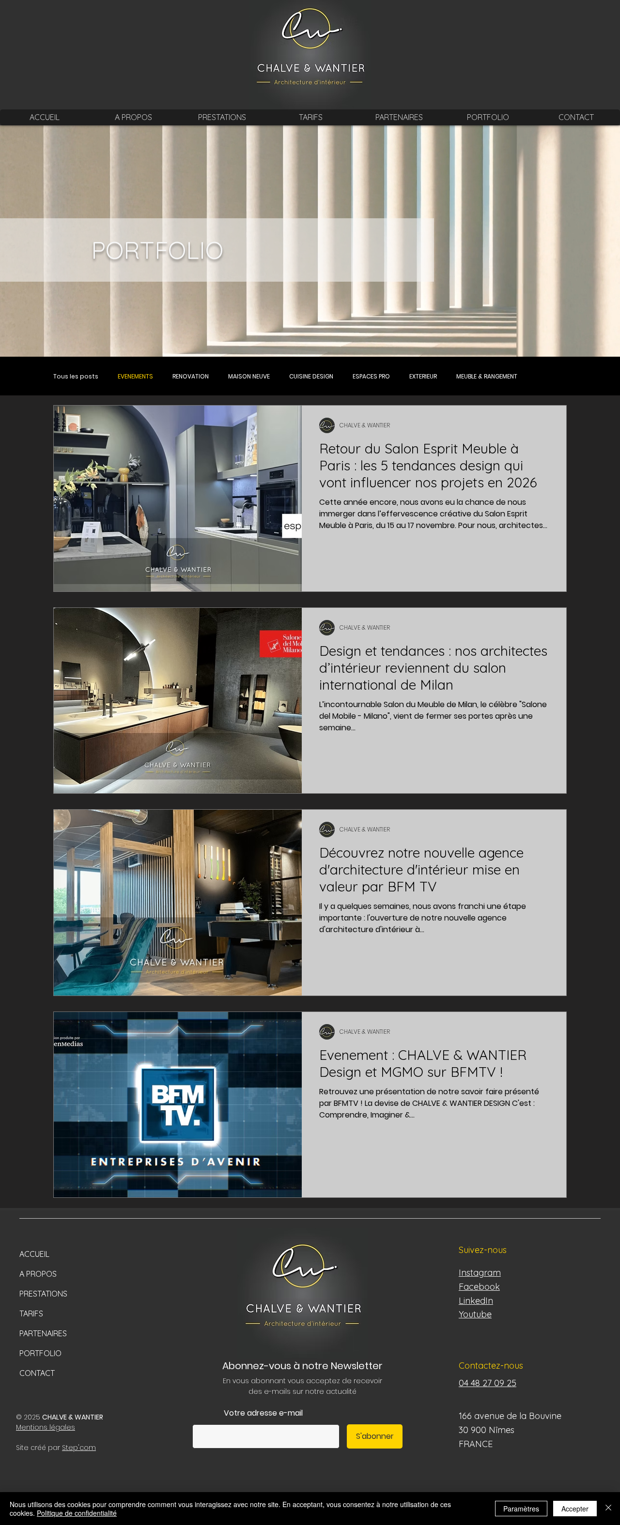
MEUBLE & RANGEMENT (486, 376)
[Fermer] (608, 1508)
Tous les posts (75, 376)
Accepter (575, 1508)
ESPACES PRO (371, 376)
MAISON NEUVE (249, 376)
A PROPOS (38, 1274)
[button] (221, 117)
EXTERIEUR (423, 376)
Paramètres (521, 1508)
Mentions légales (45, 1427)
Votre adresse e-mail (263, 1413)
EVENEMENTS (135, 376)
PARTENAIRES (43, 1333)
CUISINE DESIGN (311, 376)
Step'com (79, 1447)
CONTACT (37, 1373)
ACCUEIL (34, 1254)
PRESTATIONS (43, 1294)
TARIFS (31, 1313)
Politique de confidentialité (77, 1513)
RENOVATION (190, 376)
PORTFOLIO (40, 1353)
